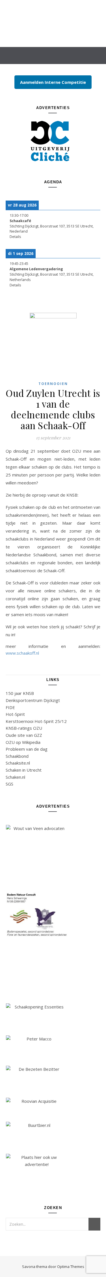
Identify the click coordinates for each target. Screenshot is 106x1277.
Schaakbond (17, 756)
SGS (9, 784)
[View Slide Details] (53, 140)
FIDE (10, 707)
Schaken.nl (15, 777)
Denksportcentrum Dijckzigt (33, 700)
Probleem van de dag (26, 749)
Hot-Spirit (15, 714)
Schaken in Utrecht (24, 770)
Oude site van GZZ (24, 735)
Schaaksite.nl (18, 763)
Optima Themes (70, 1266)
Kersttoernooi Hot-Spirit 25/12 (36, 721)
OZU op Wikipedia (23, 742)
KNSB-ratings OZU (24, 728)
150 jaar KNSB (20, 693)
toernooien (53, 383)
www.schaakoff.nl (22, 653)
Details (15, 236)
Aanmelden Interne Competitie (53, 82)
